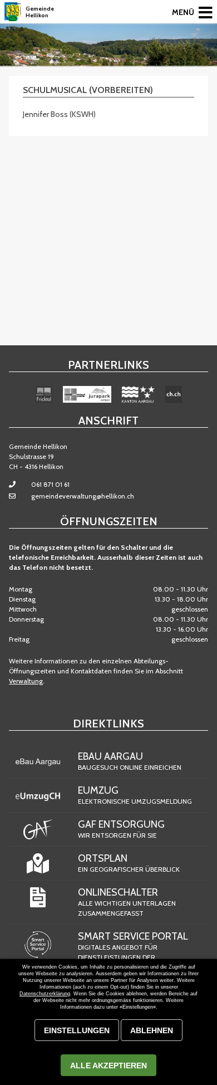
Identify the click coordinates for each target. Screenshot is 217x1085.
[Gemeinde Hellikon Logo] (12, 11)
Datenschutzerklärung (44, 993)
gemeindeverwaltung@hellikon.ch (82, 496)
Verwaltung (26, 681)
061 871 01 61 (50, 484)
